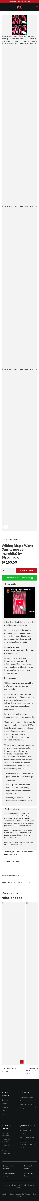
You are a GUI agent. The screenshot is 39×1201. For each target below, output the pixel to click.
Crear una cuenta (26, 1104)
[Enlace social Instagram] (18, 1191)
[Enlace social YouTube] (21, 1191)
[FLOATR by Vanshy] (13, 983)
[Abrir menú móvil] (2, 7)
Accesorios (14, 539)
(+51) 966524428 (25, 1130)
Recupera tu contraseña (28, 1108)
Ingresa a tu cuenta (26, 1097)
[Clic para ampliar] (5, 526)
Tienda (4, 1104)
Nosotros (5, 1100)
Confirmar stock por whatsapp (20, 578)
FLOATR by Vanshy (9, 1068)
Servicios (5, 1107)
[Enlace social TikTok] (24, 1191)
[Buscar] (32, 7)
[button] (22, 1062)
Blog (3, 1114)
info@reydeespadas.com (28, 1134)
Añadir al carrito (26, 570)
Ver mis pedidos (25, 1101)
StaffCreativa (27, 1194)
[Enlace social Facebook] (14, 1191)
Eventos (4, 1111)
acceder (10, 882)
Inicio (5, 539)
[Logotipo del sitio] (20, 7)
